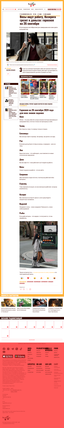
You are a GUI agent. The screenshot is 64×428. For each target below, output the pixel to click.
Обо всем (30, 366)
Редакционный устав (57, 376)
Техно (29, 370)
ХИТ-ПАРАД (38, 372)
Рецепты (56, 350)
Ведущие (47, 366)
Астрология (44, 281)
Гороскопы (38, 354)
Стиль (46, 354)
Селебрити (30, 354)
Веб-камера (47, 370)
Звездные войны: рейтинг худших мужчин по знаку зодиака (36, 104)
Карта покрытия (48, 372)
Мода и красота (39, 9)
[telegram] (21, 289)
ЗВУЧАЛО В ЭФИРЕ (39, 370)
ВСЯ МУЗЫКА (38, 366)
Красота (47, 352)
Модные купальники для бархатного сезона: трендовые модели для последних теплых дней (13, 90)
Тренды (46, 356)
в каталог (32, 340)
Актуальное (30, 281)
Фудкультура (56, 357)
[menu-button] (3, 9)
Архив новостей (57, 385)
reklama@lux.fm (6, 408)
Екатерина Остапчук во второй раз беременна (11, 101)
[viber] (30, 289)
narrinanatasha (40, 62)
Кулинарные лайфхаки (56, 355)
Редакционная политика (57, 379)
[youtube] (4, 351)
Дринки (55, 352)
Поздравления (31, 368)
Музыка (29, 360)
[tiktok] (21, 348)
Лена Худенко (47, 14)
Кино (32, 9)
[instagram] (8, 348)
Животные (38, 352)
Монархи (29, 352)
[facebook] (24, 289)
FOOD (56, 348)
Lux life (48, 364)
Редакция (56, 387)
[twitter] (27, 289)
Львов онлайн (48, 374)
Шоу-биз (20, 9)
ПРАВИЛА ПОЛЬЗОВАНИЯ (57, 367)
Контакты (56, 384)
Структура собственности (57, 370)
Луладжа (50, 281)
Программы (47, 368)
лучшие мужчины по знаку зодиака (43, 272)
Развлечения (26, 9)
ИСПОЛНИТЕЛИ (39, 368)
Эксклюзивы (30, 358)
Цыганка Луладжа (10, 70)
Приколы (38, 350)
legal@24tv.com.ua (6, 403)
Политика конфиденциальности (58, 373)
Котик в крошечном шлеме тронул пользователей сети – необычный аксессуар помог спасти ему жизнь (13, 112)
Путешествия (30, 372)
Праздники (38, 356)
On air (39, 364)
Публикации (37, 281)
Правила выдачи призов (57, 382)
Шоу (28, 356)
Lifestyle (31, 364)
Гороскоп (22, 283)
